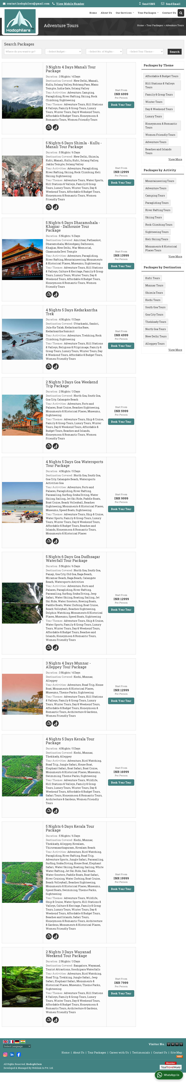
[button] (70, 3)
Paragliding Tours (157, 203)
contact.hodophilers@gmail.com (28, 3)
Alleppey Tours (155, 343)
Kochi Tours (152, 300)
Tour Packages (147, 12)
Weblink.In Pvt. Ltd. (42, 1067)
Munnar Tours (154, 285)
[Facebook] (19, 1054)
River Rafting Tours (157, 210)
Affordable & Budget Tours (161, 76)
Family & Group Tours (159, 94)
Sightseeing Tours (157, 232)
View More (175, 159)
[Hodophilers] (20, 21)
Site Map (176, 1052)
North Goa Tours (155, 329)
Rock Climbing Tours (158, 224)
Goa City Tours (154, 314)
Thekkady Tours (155, 322)
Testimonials (141, 1052)
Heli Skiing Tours (156, 239)
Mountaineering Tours (159, 181)
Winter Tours (153, 102)
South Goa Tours (155, 307)
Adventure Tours (155, 142)
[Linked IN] (12, 1054)
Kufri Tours (152, 278)
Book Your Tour (121, 104)
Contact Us (169, 12)
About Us (106, 12)
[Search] (181, 13)
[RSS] (179, 1056)
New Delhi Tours (156, 336)
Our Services (124, 12)
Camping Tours (155, 195)
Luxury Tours (153, 116)
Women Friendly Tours (160, 134)
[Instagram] (5, 1054)
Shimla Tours (154, 292)
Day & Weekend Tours (159, 109)
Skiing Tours (153, 217)
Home (93, 12)
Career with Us (119, 1052)
